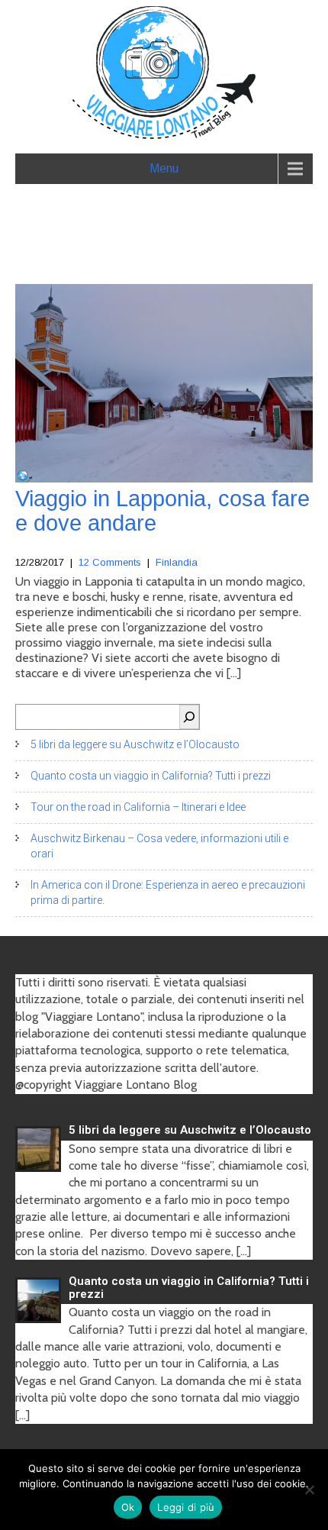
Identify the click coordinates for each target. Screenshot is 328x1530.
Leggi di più (185, 1507)
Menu (164, 168)
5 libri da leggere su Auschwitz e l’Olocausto (135, 744)
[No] (309, 1489)
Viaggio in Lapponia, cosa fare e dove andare (162, 510)
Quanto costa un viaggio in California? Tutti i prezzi (151, 776)
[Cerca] (189, 717)
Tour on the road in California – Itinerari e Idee (138, 807)
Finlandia (177, 562)
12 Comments (110, 562)
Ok (128, 1507)
